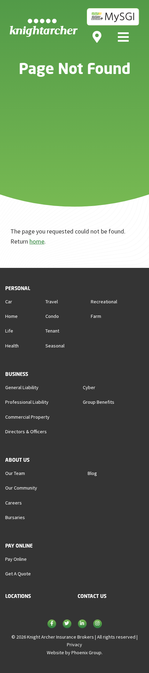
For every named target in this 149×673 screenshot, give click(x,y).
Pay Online (16, 559)
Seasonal (54, 346)
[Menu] (123, 37)
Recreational (104, 301)
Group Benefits (98, 402)
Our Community (21, 488)
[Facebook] (51, 624)
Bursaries (15, 517)
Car (8, 301)
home (36, 241)
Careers (13, 503)
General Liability (21, 387)
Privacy (74, 644)
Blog (92, 473)
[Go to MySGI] (113, 16)
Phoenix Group (86, 652)
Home (11, 316)
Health (12, 346)
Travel (51, 301)
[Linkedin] (82, 624)
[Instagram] (97, 624)
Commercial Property (27, 417)
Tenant (52, 331)
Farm (96, 316)
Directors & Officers (26, 431)
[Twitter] (67, 624)
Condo (52, 316)
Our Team (15, 473)
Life (9, 331)
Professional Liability (27, 402)
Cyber (89, 387)
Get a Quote (18, 574)
